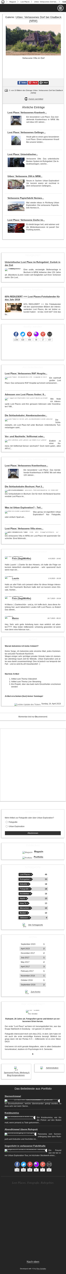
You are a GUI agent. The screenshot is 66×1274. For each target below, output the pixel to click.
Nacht (22, 898)
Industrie (23, 884)
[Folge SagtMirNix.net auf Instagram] (36, 334)
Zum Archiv (35, 992)
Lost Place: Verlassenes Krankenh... (27, 112)
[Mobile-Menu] (33, 8)
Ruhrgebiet (25, 879)
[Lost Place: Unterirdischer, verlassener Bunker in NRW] (16, 162)
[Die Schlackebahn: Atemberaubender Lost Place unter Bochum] (29, 420)
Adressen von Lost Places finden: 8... (25, 394)
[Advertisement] (33, 765)
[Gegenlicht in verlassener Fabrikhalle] (26, 1150)
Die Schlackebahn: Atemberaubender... (26, 415)
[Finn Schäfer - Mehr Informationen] (33, 1011)
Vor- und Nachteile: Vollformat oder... (25, 436)
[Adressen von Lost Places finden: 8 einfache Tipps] (27, 399)
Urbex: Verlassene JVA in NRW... (25, 176)
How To (23, 903)
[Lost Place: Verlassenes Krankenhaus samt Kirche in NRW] (16, 120)
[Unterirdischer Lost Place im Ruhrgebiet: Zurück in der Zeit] (13, 269)
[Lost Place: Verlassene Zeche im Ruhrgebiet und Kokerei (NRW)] (16, 228)
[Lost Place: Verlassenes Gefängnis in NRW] (16, 140)
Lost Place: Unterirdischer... (23, 154)
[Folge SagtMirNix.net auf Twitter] (22, 334)
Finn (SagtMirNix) (21, 558)
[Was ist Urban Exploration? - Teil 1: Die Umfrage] (18, 512)
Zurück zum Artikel (36, 99)
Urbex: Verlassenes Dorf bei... (46, 2)
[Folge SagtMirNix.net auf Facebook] (16, 334)
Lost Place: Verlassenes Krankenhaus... (26, 465)
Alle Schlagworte (35, 925)
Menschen (24, 908)
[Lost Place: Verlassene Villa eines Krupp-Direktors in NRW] (32, 533)
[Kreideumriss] (20, 1117)
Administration (52, 1068)
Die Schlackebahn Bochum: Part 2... (24, 486)
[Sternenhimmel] (32, 1100)
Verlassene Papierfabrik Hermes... (26, 198)
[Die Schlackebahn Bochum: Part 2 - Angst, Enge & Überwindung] (32, 491)
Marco (15, 618)
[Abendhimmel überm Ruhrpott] (20, 1134)
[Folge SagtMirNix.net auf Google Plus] (43, 334)
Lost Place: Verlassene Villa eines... (24, 528)
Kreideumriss (12, 1113)
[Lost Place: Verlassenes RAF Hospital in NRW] (26, 378)
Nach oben (33, 1261)
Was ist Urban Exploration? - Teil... (23, 507)
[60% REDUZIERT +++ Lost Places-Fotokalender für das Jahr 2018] (13, 308)
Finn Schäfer (41, 1269)
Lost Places (25, 2)
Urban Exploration (17, 826)
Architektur (24, 894)
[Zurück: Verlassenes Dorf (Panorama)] (6, 61)
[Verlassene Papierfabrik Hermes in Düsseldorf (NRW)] (16, 206)
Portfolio (38, 857)
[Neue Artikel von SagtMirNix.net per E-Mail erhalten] (49, 334)
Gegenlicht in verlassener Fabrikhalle (25, 1146)
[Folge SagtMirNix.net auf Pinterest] (29, 334)
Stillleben (24, 918)
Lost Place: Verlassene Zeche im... (26, 220)
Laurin (15, 578)
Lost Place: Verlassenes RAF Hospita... (26, 373)
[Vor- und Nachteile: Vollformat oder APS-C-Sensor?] (26, 441)
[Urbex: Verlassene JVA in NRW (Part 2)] (16, 184)
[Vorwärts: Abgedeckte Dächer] (61, 61)
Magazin (12, 2)
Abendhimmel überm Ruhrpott (21, 1129)
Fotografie (13, 822)
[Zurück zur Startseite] (3, 2)
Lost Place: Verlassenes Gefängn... (27, 132)
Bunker (23, 913)
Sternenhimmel (13, 1096)
